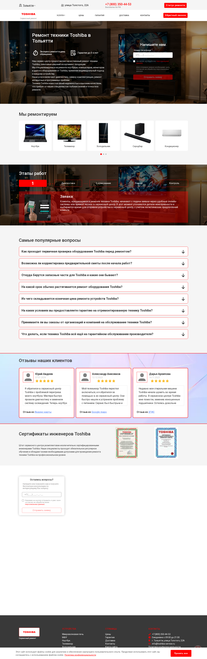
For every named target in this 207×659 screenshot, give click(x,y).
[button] (101, 154)
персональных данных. (35, 504)
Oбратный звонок (175, 15)
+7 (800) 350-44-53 (118, 4)
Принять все (181, 653)
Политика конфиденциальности (80, 655)
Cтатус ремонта (175, 5)
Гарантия (99, 15)
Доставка (124, 15)
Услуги (60, 15)
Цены (81, 15)
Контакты (145, 15)
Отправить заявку (153, 77)
